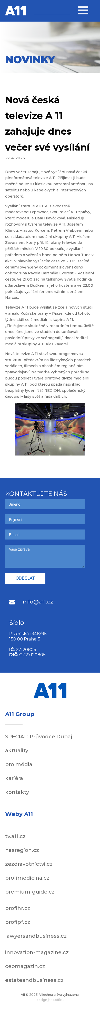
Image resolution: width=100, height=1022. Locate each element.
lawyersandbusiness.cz (36, 936)
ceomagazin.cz (25, 966)
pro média (18, 764)
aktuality (16, 750)
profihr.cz (17, 908)
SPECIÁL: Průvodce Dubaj (38, 736)
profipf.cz (17, 922)
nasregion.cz (22, 850)
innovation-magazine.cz (37, 952)
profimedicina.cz (27, 878)
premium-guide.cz (30, 892)
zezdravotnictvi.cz (29, 864)
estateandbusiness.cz (34, 980)
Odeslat (25, 578)
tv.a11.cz (15, 836)
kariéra (14, 778)
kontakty (17, 792)
